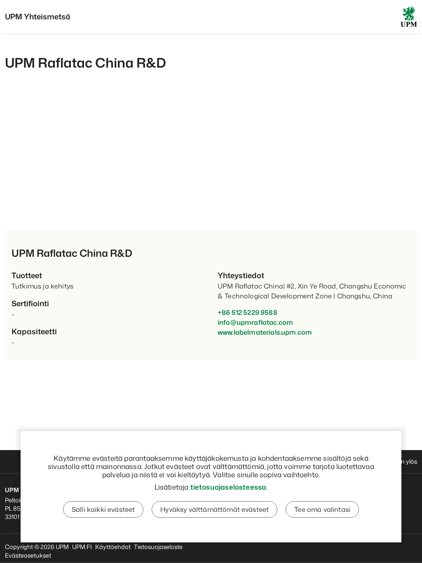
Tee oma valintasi (322, 509)
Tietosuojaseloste (158, 546)
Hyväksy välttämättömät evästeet (214, 509)
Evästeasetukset (28, 555)
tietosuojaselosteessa (228, 487)
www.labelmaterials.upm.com (265, 332)
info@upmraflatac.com (255, 322)
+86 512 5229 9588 (247, 312)
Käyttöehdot (113, 546)
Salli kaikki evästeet (103, 509)
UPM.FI (82, 546)
